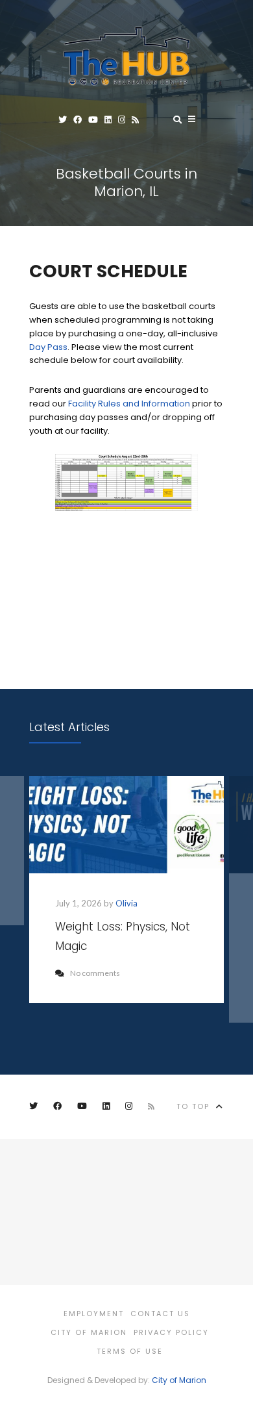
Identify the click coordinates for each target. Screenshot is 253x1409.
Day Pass (48, 347)
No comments (95, 973)
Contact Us (160, 1313)
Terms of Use (130, 1351)
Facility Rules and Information (129, 403)
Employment (94, 1313)
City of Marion (89, 1332)
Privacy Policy (171, 1332)
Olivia (126, 903)
